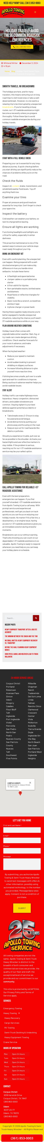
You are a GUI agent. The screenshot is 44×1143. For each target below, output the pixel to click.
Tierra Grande (34, 729)
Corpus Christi (13, 683)
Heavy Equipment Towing (16, 1037)
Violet (9, 722)
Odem (9, 699)
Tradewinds (33, 693)
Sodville (32, 725)
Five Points (11, 758)
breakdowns (7, 107)
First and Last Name (12, 825)
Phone (6, 846)
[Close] (30, 783)
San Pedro (11, 729)
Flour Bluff (11, 709)
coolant (15, 186)
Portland (10, 686)
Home (7, 71)
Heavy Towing (10, 1013)
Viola (30, 719)
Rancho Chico (34, 706)
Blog (13, 71)
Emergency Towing (12, 1008)
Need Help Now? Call (14, 3)
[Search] (36, 618)
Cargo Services (11, 1022)
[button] (20, 793)
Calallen (10, 706)
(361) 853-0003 (32, 3)
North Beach (34, 742)
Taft (8, 712)
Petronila (10, 725)
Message (7, 856)
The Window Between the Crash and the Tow (21, 636)
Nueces (9, 748)
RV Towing (9, 1027)
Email (6, 836)
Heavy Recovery (12, 1018)
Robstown (11, 690)
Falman (31, 703)
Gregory (10, 703)
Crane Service (10, 1042)
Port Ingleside (13, 719)
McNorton (33, 722)
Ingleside (10, 716)
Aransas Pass (12, 693)
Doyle (30, 732)
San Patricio (34, 748)
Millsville (32, 683)
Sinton (9, 696)
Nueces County (13, 738)
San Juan (32, 745)
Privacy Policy (14, 992)
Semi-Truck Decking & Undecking (20, 1032)
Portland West (35, 751)
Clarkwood (33, 709)
